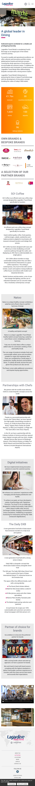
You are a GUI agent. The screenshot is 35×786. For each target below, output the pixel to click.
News (17, 759)
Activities (17, 755)
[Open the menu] (32, 4)
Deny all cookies (22, 784)
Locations (17, 757)
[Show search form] (29, 4)
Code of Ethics (17, 775)
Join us (17, 761)
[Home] (7, 4)
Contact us (17, 763)
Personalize (11, 784)
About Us (17, 753)
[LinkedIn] (17, 771)
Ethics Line (17, 777)
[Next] (31, 183)
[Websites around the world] (25, 4)
